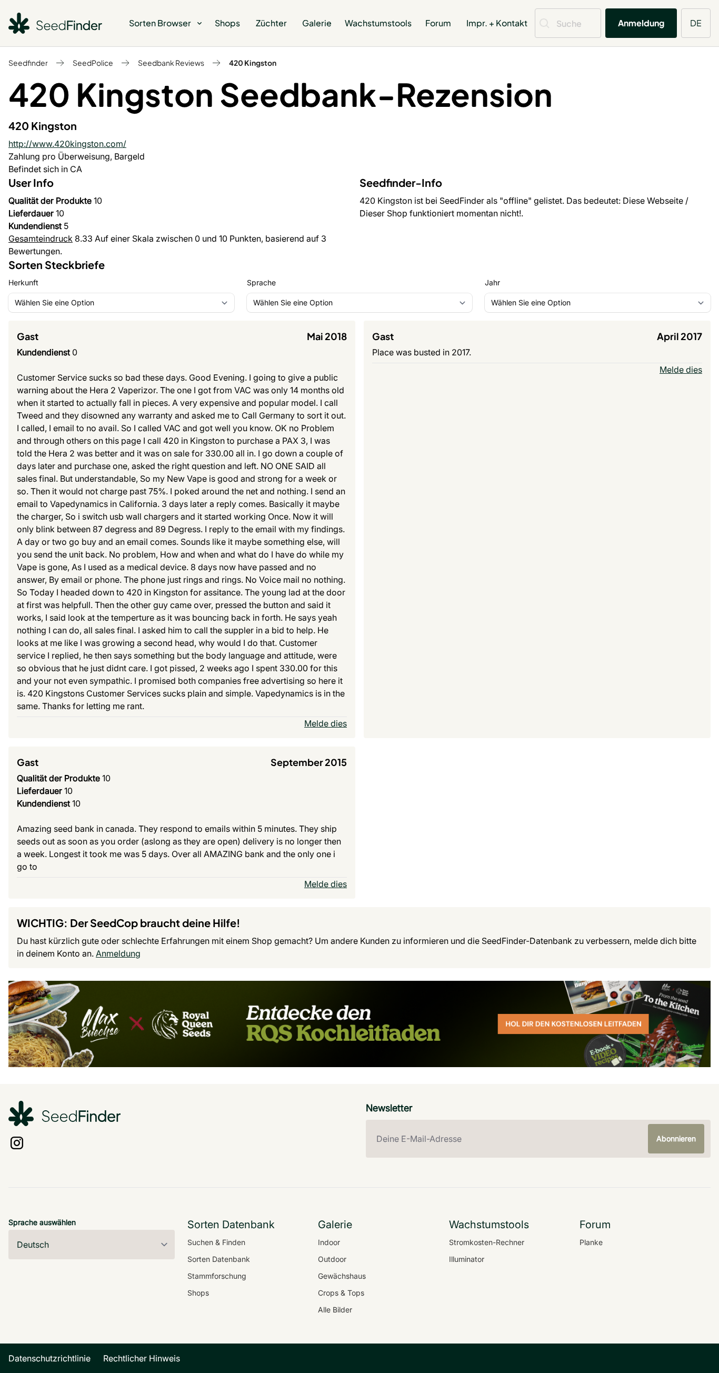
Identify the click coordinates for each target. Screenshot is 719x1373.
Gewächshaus (342, 1275)
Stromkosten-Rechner (486, 1242)
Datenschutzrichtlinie (49, 1358)
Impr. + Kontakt (496, 22)
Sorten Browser (160, 22)
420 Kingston (252, 62)
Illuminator (466, 1259)
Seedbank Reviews (171, 62)
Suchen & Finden (216, 1242)
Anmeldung (641, 22)
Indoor (329, 1242)
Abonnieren (676, 1138)
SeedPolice (93, 62)
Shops (227, 22)
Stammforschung (216, 1275)
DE (696, 22)
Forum (438, 22)
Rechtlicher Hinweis (141, 1358)
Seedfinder (28, 62)
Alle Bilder (335, 1309)
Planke (591, 1242)
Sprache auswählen (42, 1222)
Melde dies (325, 723)
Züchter (271, 22)
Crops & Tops (341, 1292)
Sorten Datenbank (218, 1259)
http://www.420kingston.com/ (67, 143)
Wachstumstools (378, 22)
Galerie (317, 22)
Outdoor (332, 1259)
